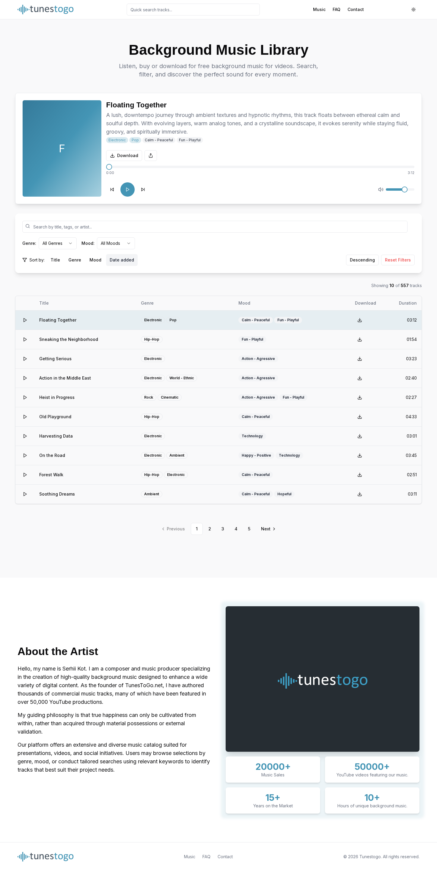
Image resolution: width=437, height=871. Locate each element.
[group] (92, 260)
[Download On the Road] (359, 455)
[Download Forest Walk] (359, 475)
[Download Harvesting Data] (359, 436)
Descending (362, 259)
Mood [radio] (95, 259)
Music (319, 9)
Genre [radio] (74, 259)
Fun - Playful (190, 140)
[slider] (109, 167)
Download (127, 155)
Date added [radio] (122, 259)
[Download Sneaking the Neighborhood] (359, 339)
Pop (135, 140)
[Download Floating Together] (359, 320)
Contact (356, 9)
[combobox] (58, 243)
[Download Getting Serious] (359, 359)
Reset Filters (398, 259)
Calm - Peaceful (159, 140)
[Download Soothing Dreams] (359, 494)
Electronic (117, 140)
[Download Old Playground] (359, 417)
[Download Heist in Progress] (359, 397)
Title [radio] (55, 259)
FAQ (336, 9)
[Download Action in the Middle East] (359, 378)
